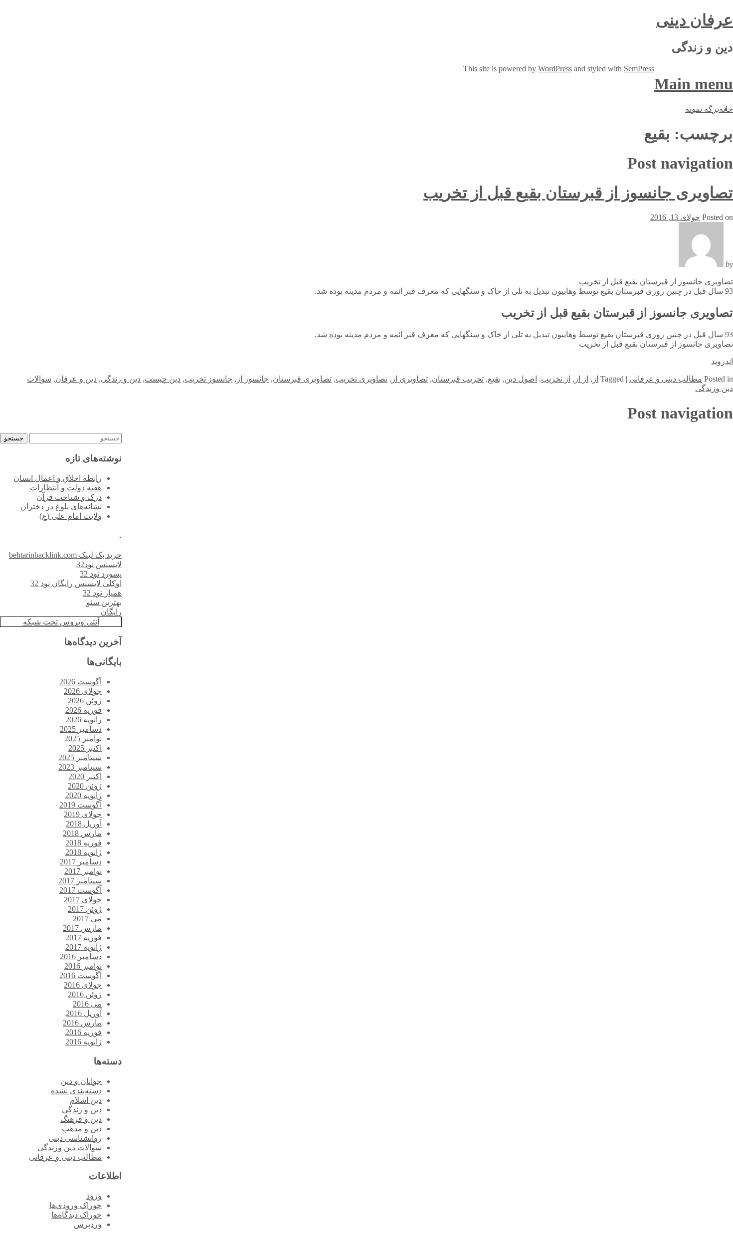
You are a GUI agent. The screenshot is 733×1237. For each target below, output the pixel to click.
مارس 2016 (82, 1023)
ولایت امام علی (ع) (70, 516)
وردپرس (88, 1224)
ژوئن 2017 (85, 909)
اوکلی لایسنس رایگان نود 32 (76, 583)
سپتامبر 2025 (80, 757)
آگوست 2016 (80, 975)
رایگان (111, 612)
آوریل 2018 (84, 824)
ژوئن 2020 (85, 786)
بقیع (494, 379)
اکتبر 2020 (85, 776)
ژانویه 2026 (83, 719)
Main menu (693, 84)
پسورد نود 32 (101, 574)
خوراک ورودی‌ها (75, 1205)
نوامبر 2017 (83, 871)
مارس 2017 (82, 928)
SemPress (639, 68)
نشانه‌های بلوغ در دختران (61, 506)
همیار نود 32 (102, 593)
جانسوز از (252, 379)
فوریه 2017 (83, 937)
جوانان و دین (81, 1081)
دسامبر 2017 (81, 861)
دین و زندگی (121, 379)
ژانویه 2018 (83, 852)
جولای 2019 (83, 814)
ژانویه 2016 (83, 1041)
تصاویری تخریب (361, 379)
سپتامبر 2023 (80, 767)
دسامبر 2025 (81, 729)
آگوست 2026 (80, 681)
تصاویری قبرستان (302, 379)
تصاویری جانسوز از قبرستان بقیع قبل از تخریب (578, 193)
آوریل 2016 (84, 1013)
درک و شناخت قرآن (69, 497)
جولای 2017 (83, 899)
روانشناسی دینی (75, 1138)
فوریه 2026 (83, 710)
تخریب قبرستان (458, 379)
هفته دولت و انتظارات (66, 487)
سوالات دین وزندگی (69, 1147)
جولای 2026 (83, 691)
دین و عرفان (76, 379)
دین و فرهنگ (81, 1119)
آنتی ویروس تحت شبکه (61, 622)
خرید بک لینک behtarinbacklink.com (65, 555)
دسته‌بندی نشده (76, 1090)
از (595, 379)
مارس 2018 (82, 833)
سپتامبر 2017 (80, 880)
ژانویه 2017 (83, 947)
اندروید (722, 361)
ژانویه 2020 (83, 795)
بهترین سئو (104, 602)
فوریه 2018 (83, 842)
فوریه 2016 (83, 1032)
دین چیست (163, 379)
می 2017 (87, 918)
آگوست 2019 (80, 805)
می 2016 (87, 1004)
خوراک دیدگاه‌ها (76, 1215)
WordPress (555, 68)
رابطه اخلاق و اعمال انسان (57, 478)
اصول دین (521, 379)
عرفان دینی (694, 20)
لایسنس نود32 (99, 564)
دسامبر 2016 (81, 956)
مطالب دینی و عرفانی (665, 379)
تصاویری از (409, 379)
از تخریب (555, 379)
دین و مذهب (82, 1128)
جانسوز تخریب (208, 379)
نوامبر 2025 (83, 738)
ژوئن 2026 (85, 700)
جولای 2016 (83, 985)
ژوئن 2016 (85, 994)
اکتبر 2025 (85, 748)
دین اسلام (86, 1100)
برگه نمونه (702, 109)
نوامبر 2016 (83, 966)
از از (581, 379)
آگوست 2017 (80, 890)
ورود (94, 1196)
